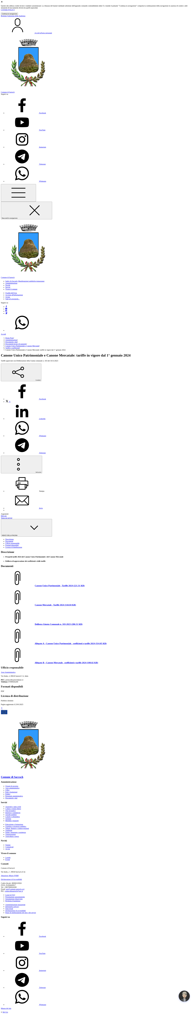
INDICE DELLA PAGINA (10, 535)
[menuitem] (25, 399)
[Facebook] (6, 307)
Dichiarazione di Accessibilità (11, 879)
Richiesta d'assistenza (12, 901)
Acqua (7, 297)
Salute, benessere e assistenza (15, 832)
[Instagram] (6, 311)
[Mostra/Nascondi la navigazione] (18, 193)
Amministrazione (11, 340)
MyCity (5, 1012)
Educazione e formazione (14, 824)
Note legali (9, 909)
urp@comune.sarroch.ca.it (15, 889)
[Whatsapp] (22, 330)
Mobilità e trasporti (12, 821)
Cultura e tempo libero (13, 809)
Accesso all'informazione (14, 295)
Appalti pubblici (11, 815)
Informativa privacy (12, 907)
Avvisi (7, 849)
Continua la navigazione (9, 14)
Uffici (7, 790)
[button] (24, 281)
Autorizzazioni (10, 834)
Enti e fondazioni (11, 792)
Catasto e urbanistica (12, 817)
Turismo (8, 819)
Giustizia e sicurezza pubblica (15, 826)
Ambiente (8, 830)
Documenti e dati (11, 342)
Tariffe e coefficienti (12, 348)
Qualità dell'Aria (11, 293)
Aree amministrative (12, 788)
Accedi (3, 334)
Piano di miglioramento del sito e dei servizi (20, 913)
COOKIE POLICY (8, 10)
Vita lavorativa (10, 811)
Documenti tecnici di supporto (15, 344)
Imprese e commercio (12, 813)
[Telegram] (6, 313)
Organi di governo (11, 786)
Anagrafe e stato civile (13, 807)
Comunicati (9, 847)
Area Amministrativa (8, 672)
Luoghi (7, 858)
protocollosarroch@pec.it (14, 891)
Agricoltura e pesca (12, 836)
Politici (7, 794)
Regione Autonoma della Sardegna (13, 16)
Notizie (7, 845)
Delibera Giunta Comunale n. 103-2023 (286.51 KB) (58, 624)
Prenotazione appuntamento (15, 897)
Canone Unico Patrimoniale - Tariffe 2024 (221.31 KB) (60, 585)
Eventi (7, 860)
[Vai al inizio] (2, 708)
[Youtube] (6, 309)
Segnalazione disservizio (14, 899)
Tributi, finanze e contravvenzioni (17, 828)
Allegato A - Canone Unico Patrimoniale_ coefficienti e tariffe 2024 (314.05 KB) (71, 643)
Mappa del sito (6, 1008)
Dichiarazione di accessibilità (15, 911)
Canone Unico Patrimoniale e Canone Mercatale (22, 346)
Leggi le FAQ (10, 895)
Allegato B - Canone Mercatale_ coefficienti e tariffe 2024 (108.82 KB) (66, 662)
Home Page (9, 338)
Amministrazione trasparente (15, 905)
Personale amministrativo (14, 796)
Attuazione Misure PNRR (10, 876)
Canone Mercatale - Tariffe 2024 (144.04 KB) (55, 605)
